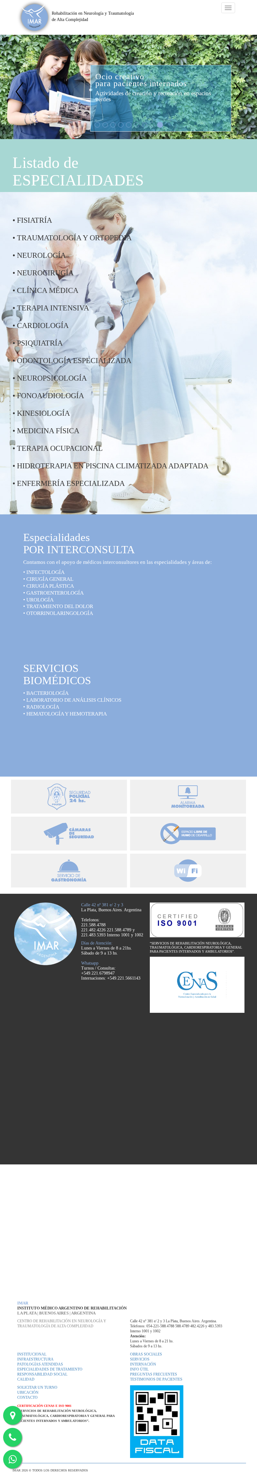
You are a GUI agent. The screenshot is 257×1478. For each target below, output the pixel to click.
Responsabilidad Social (42, 1374)
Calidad (25, 1379)
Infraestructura (35, 1359)
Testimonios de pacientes (156, 1379)
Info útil (139, 1369)
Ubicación (28, 1393)
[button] (19, 87)
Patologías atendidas (40, 1364)
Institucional (31, 1354)
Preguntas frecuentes (153, 1374)
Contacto (27, 1398)
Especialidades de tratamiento (49, 1369)
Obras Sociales (146, 1354)
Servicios (139, 1359)
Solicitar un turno (37, 1388)
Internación (143, 1364)
